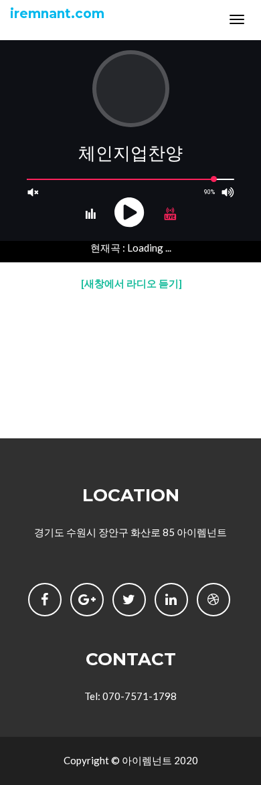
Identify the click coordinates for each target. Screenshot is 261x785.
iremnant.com (57, 13)
